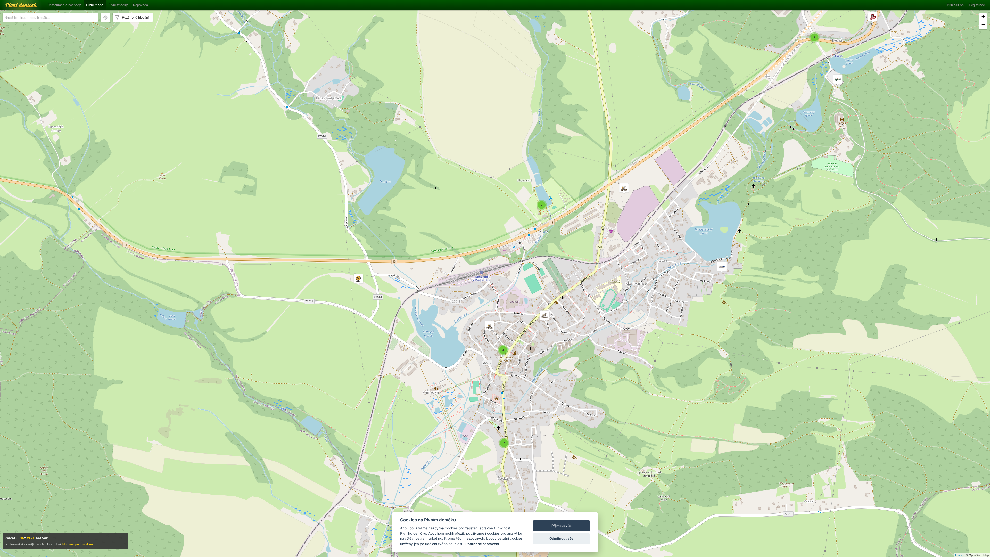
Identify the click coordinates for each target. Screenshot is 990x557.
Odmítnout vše (561, 538)
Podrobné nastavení (482, 544)
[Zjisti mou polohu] (105, 17)
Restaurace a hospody (64, 4)
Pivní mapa (94, 4)
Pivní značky (118, 4)
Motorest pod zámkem (77, 544)
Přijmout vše (561, 525)
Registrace (977, 4)
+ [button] (983, 16)
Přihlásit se (955, 4)
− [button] (983, 24)
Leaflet (959, 555)
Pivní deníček (15, 3)
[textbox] (50, 17)
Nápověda (140, 4)
